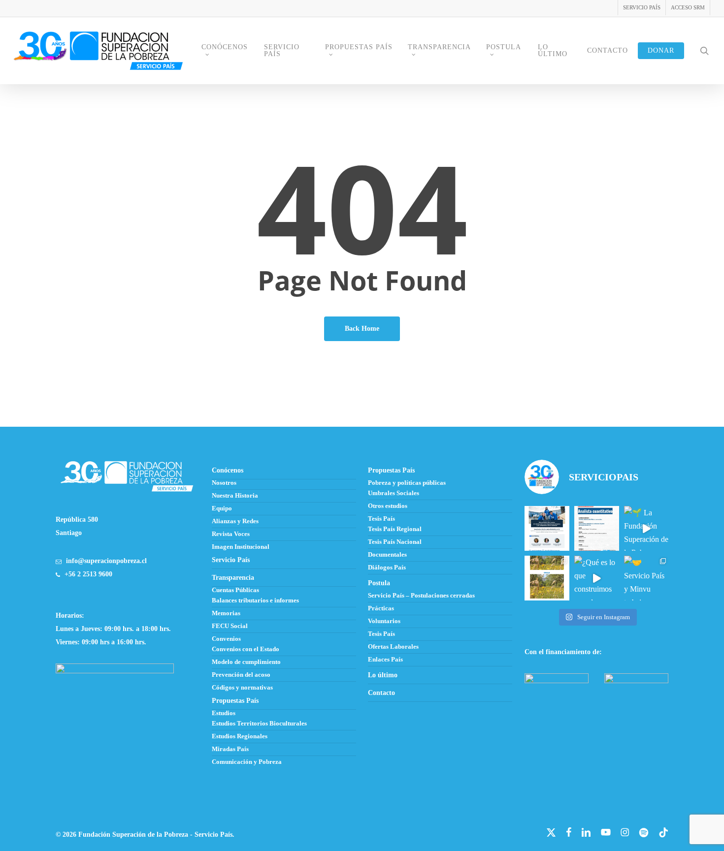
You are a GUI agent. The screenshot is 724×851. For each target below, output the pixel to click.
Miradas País (230, 749)
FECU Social (230, 626)
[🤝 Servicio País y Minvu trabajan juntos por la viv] (646, 578)
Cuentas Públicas (235, 590)
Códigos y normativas (242, 687)
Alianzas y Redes (235, 521)
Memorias (226, 613)
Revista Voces (231, 534)
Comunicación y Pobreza (247, 761)
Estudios (223, 713)
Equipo (222, 508)
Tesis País (381, 518)
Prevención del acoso (241, 674)
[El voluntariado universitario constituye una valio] (547, 528)
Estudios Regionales (239, 736)
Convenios (226, 638)
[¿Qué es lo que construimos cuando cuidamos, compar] (596, 578)
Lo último (382, 675)
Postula (379, 583)
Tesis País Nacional (395, 541)
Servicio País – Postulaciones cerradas (421, 595)
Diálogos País (387, 567)
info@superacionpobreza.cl (106, 561)
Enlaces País (385, 659)
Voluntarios (384, 621)
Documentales (387, 554)
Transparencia (233, 577)
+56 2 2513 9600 (88, 574)
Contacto (381, 692)
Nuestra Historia (235, 495)
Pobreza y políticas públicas (407, 482)
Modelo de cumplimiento (246, 662)
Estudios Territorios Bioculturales (259, 723)
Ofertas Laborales (393, 646)
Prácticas (381, 608)
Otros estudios (387, 506)
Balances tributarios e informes (255, 600)
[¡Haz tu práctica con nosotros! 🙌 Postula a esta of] (596, 528)
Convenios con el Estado (245, 649)
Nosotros (224, 482)
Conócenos (227, 470)
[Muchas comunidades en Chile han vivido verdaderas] (547, 578)
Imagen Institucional (240, 546)
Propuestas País (391, 470)
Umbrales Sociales (393, 493)
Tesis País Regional (395, 529)
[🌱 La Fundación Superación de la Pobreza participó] (646, 528)
